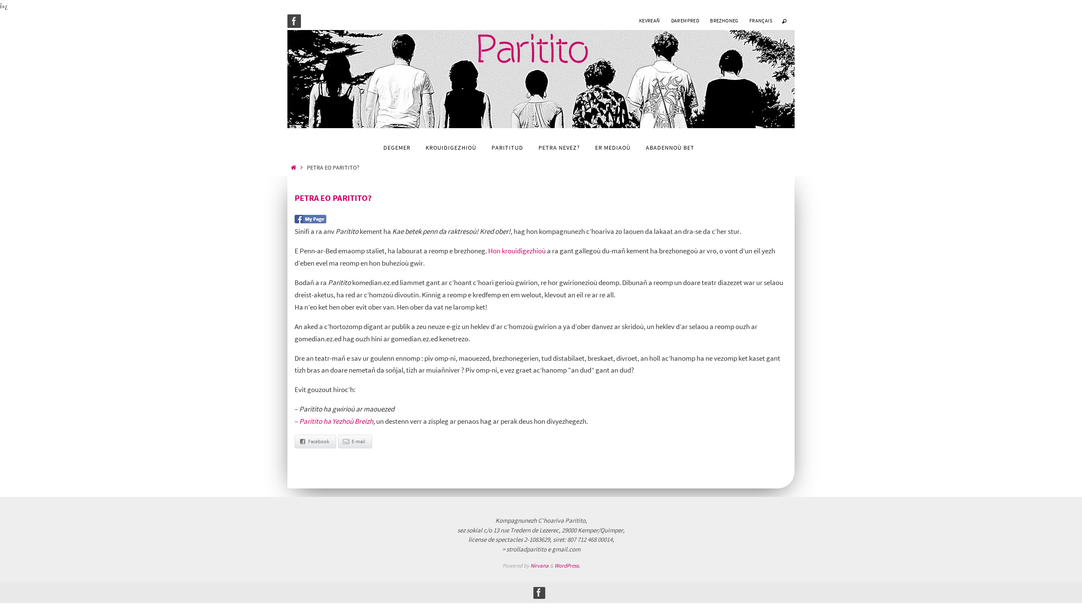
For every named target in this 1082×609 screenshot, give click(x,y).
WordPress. (567, 565)
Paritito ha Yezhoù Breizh (336, 421)
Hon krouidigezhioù (517, 250)
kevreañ (649, 20)
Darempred (685, 20)
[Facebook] (294, 21)
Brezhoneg (724, 20)
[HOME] (294, 167)
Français (760, 20)
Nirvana (539, 565)
